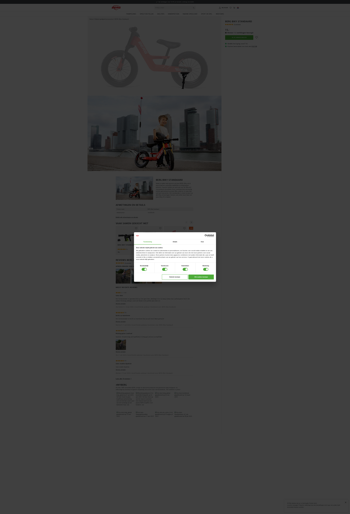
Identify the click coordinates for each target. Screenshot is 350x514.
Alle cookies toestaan (201, 277)
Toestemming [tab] (147, 242)
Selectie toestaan (174, 277)
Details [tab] (175, 242)
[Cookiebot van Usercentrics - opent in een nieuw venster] (206, 235)
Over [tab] (202, 242)
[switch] (164, 269)
